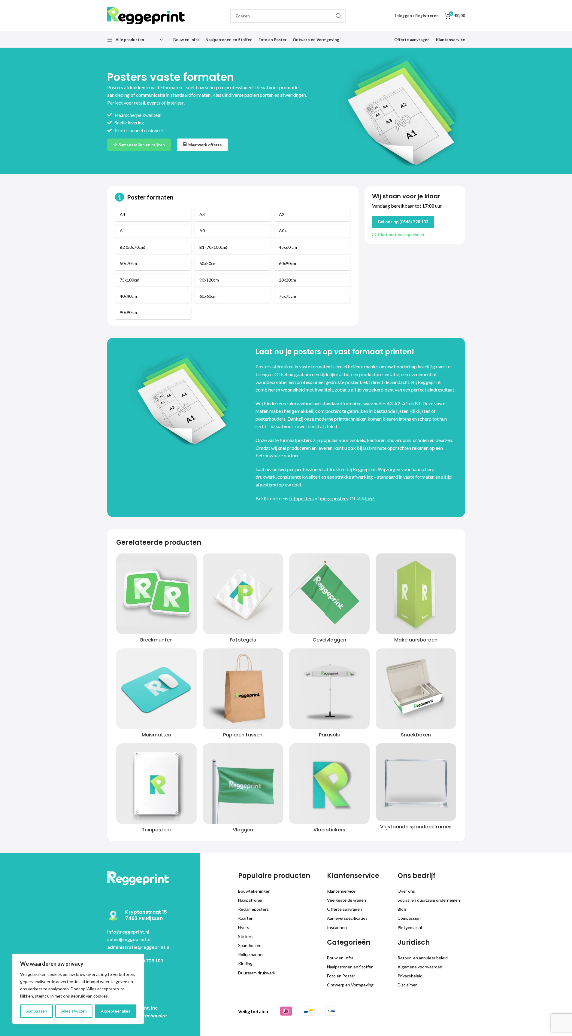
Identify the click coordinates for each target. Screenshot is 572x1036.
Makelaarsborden (415, 639)
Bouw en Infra (340, 957)
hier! (369, 498)
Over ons (406, 891)
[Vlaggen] (243, 783)
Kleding (245, 963)
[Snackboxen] (416, 688)
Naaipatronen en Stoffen (350, 966)
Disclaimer (407, 984)
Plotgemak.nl (410, 927)
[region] (78, 989)
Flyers (243, 927)
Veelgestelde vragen (346, 900)
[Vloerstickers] (329, 783)
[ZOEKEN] (339, 16)
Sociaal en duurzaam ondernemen (429, 900)
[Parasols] (329, 688)
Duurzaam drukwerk (256, 972)
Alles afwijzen (74, 1010)
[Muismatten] (156, 688)
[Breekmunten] (156, 593)
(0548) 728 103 (147, 960)
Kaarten (245, 918)
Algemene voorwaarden (420, 966)
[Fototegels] (243, 593)
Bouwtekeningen (254, 891)
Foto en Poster (341, 975)
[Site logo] (146, 15)
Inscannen (337, 927)
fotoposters (301, 498)
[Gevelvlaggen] (329, 593)
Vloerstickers (329, 829)
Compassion (409, 918)
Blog (402, 909)
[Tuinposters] (156, 783)
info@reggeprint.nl (128, 931)
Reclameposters (253, 909)
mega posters (334, 498)
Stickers (245, 936)
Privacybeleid (410, 975)
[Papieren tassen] (243, 688)
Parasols (329, 734)
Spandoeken (250, 945)
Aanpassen (36, 1010)
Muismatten (156, 734)
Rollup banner (251, 954)
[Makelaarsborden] (416, 593)
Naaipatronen (251, 900)
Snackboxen (416, 734)
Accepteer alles (115, 1010)
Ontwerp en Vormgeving (350, 984)
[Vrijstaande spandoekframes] (416, 782)
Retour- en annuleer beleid (423, 957)
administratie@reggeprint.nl (139, 947)
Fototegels (243, 639)
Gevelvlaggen (329, 639)
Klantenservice (341, 891)
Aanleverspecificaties (347, 918)
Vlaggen (243, 829)
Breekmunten (156, 639)
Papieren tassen (242, 734)
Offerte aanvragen (344, 909)
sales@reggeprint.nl (129, 939)
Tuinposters (156, 829)
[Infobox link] (151, 915)
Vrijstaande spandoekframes (416, 826)
